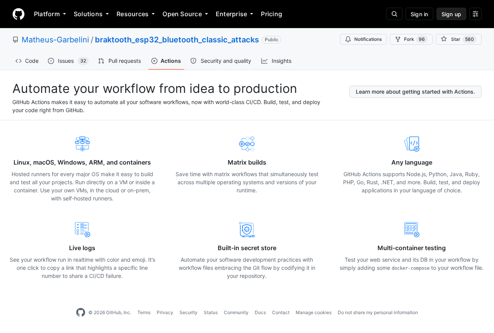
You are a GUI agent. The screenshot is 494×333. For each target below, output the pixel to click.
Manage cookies (314, 312)
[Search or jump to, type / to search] (394, 14)
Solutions (88, 14)
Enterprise (231, 14)
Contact (280, 312)
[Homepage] (18, 14)
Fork (414, 39)
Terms (144, 312)
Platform (47, 14)
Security (188, 312)
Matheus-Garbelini (55, 39)
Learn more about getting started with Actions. (415, 91)
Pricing (271, 14)
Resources (133, 14)
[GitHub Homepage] (80, 313)
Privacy (165, 312)
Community (236, 312)
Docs (260, 312)
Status (211, 312)
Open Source (182, 14)
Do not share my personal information (378, 312)
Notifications (368, 39)
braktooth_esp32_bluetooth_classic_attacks (177, 39)
